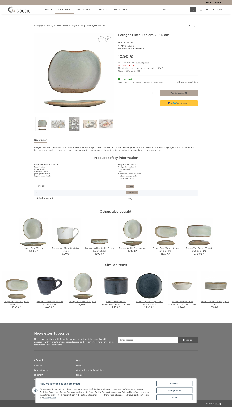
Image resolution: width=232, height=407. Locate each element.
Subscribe (187, 340)
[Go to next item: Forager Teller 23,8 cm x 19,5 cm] (195, 26)
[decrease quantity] (121, 93)
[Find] (193, 9)
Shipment (38, 375)
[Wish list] (207, 9)
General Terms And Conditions (90, 370)
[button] (201, 9)
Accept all (174, 383)
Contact (218, 2)
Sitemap (80, 375)
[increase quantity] (153, 93)
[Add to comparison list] (101, 39)
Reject (174, 397)
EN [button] (207, 2)
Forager (131, 45)
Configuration (174, 390)
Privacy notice (49, 398)
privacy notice (65, 342)
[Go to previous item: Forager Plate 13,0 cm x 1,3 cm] (189, 26)
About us (38, 365)
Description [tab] (40, 140)
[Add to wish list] (108, 39)
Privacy (79, 365)
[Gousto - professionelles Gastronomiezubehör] (19, 9)
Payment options (41, 370)
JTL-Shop (218, 403)
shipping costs (142, 62)
